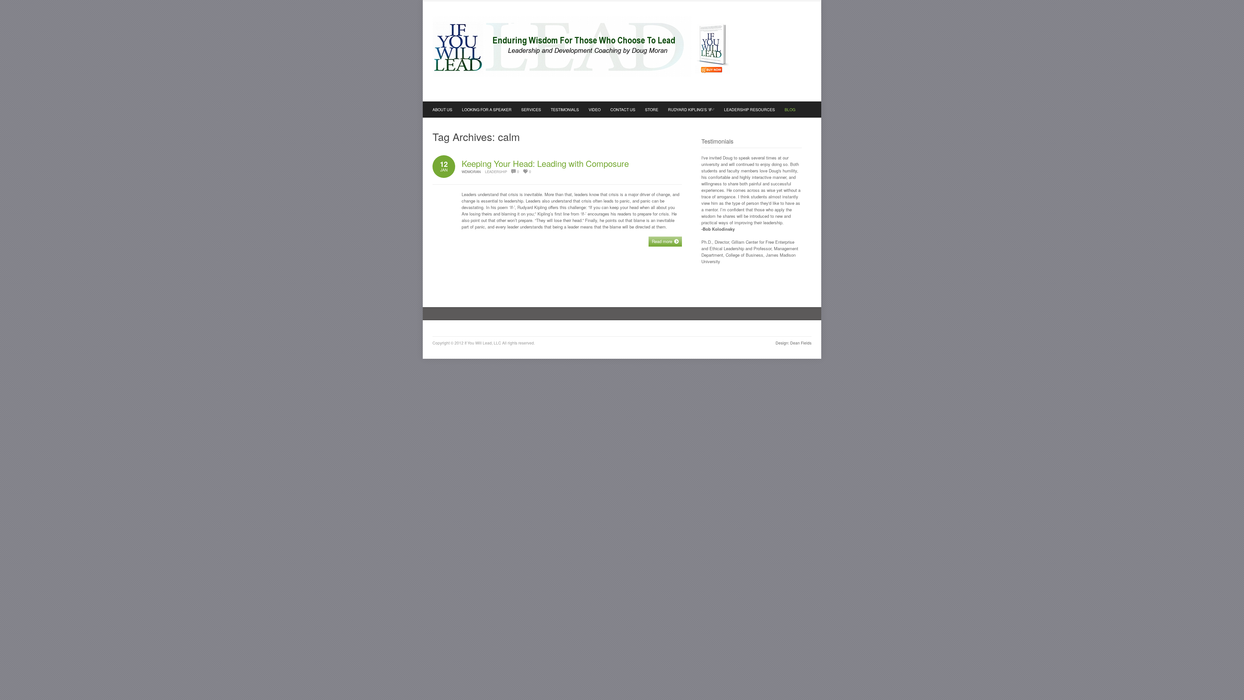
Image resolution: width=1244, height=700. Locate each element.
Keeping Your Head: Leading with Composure (545, 163)
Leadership (496, 171)
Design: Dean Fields (794, 342)
